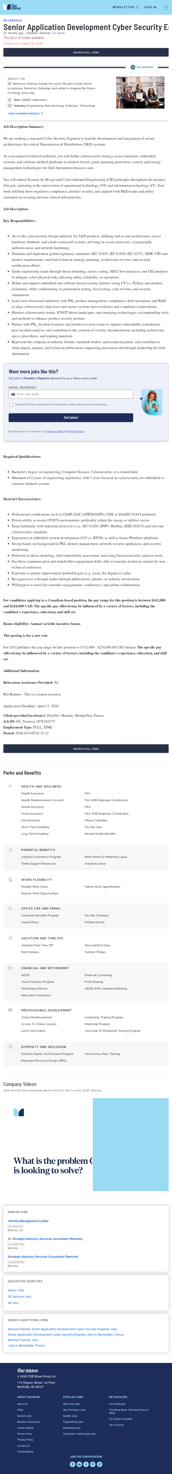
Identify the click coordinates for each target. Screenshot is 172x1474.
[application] (86, 1144)
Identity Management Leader (28, 1221)
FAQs (20, 1409)
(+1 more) (58, 33)
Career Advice (25, 1427)
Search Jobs (24, 1416)
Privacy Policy (76, 431)
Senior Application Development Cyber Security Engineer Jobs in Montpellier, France (66, 1334)
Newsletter (123, 7)
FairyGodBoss (25, 1451)
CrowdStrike (16, 1244)
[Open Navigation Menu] (166, 7)
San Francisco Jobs (74, 1409)
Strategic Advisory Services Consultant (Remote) (43, 1256)
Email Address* (23, 388)
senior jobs (16, 1290)
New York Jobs (71, 1404)
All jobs (13, 1303)
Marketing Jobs (72, 1427)
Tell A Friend (116, 1425)
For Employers (117, 1404)
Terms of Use (24, 1433)
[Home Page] (13, 7)
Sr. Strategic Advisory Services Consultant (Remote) (45, 1238)
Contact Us (23, 1445)
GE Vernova (12, 20)
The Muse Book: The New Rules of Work (129, 1411)
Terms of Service (55, 431)
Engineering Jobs (73, 1421)
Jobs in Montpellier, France (26, 1345)
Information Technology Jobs (79, 1433)
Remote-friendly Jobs (23, 1340)
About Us (22, 1404)
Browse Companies (28, 1421)
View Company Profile (23, 113)
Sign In (150, 7)
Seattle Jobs (70, 1416)
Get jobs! (71, 417)
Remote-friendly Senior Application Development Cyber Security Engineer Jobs (62, 1329)
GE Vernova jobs (19, 1296)
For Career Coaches (120, 1418)
